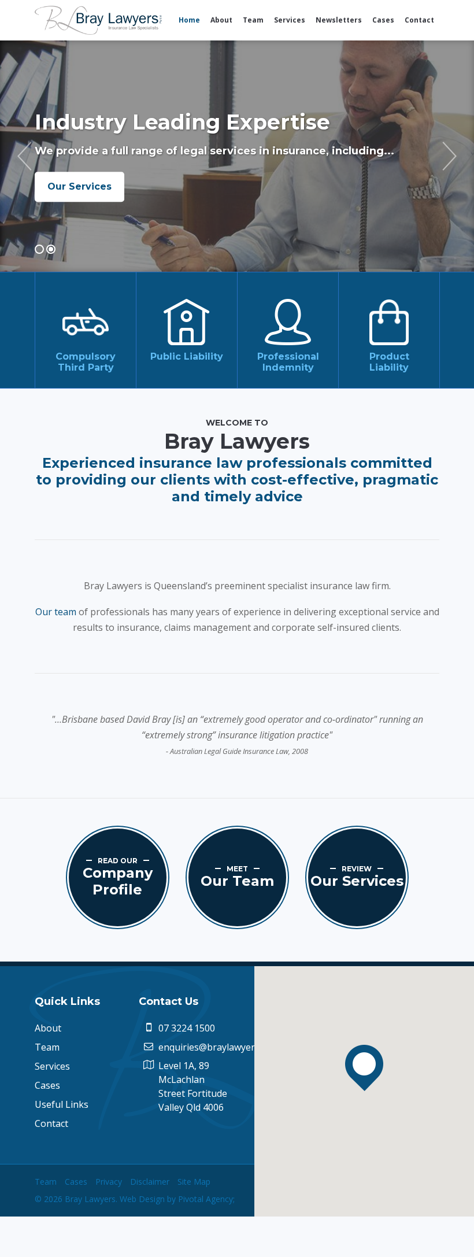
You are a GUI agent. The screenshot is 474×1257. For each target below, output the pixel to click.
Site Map (193, 1181)
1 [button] (39, 249)
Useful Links (61, 1104)
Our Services (79, 186)
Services (52, 1066)
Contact (51, 1123)
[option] (237, 156)
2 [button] (50, 249)
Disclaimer (149, 1181)
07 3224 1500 (186, 1028)
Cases (47, 1085)
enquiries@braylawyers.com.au (225, 1047)
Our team (55, 611)
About (48, 1028)
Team (47, 1047)
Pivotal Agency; (206, 1198)
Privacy (108, 1181)
